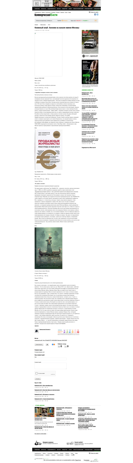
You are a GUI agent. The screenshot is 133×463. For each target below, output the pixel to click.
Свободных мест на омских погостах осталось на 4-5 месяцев (88, 133)
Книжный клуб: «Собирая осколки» (65, 423)
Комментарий (38, 362)
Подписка (67, 454)
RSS (72, 454)
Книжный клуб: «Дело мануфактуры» (44, 385)
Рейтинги (62, 12)
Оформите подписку (48, 442)
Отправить (38, 378)
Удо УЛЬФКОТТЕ (47, 340)
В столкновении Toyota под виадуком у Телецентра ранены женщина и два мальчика (89, 126)
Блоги (66, 12)
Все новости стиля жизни (40, 433)
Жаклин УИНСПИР (62, 340)
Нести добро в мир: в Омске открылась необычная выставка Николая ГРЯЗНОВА (87, 426)
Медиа (43, 12)
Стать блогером (60, 454)
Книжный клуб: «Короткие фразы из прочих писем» (47, 390)
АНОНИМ (54, 340)
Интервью (53, 12)
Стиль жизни (39, 405)
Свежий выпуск (38, 12)
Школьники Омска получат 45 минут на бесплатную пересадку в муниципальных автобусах (90, 100)
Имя (36, 357)
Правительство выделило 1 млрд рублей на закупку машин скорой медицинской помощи (90, 140)
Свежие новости (87, 90)
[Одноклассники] (54, 344)
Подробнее (78, 460)
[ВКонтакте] (52, 344)
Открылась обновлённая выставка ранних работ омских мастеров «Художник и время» (87, 420)
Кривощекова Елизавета (44, 329)
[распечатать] (47, 345)
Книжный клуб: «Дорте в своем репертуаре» (86, 414)
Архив (69, 12)
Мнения (57, 12)
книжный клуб (38, 340)
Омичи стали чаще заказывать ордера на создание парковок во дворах (90, 107)
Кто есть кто (48, 12)
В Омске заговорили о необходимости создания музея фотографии (86, 409)
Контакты (53, 454)
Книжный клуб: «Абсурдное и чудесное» (44, 394)
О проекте (47, 454)
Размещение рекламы (39, 454)
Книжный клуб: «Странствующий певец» (44, 399)
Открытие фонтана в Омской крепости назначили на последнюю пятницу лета (65, 414)
